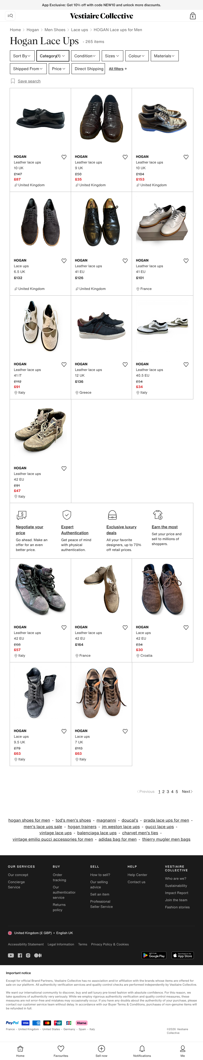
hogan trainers (82, 827)
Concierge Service (16, 884)
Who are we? (175, 878)
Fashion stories (177, 907)
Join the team (176, 900)
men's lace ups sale (43, 827)
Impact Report (176, 893)
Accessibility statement (26, 944)
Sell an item (99, 894)
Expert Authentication (75, 530)
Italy (92, 1029)
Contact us (137, 882)
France (10, 1029)
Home (15, 30)
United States (51, 1029)
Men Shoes (55, 30)
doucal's (130, 820)
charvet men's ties (140, 833)
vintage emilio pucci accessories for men (53, 839)
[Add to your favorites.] (64, 157)
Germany (69, 1029)
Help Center (137, 874)
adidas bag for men (118, 839)
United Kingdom (28, 1029)
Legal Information (61, 944)
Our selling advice (99, 884)
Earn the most (165, 527)
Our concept (18, 874)
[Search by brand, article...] (10, 15)
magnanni (106, 820)
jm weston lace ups (121, 827)
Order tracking (59, 877)
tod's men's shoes (73, 820)
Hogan (32, 30)
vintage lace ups (55, 833)
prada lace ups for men (166, 820)
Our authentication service (64, 892)
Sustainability (176, 885)
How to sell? (100, 874)
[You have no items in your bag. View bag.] (192, 15)
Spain (82, 1029)
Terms (82, 944)
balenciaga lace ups (97, 833)
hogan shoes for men (29, 820)
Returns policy (59, 907)
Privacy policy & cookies (110, 944)
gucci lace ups (159, 827)
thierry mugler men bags (166, 839)
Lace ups (79, 30)
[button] (192, 15)
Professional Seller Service (101, 904)
